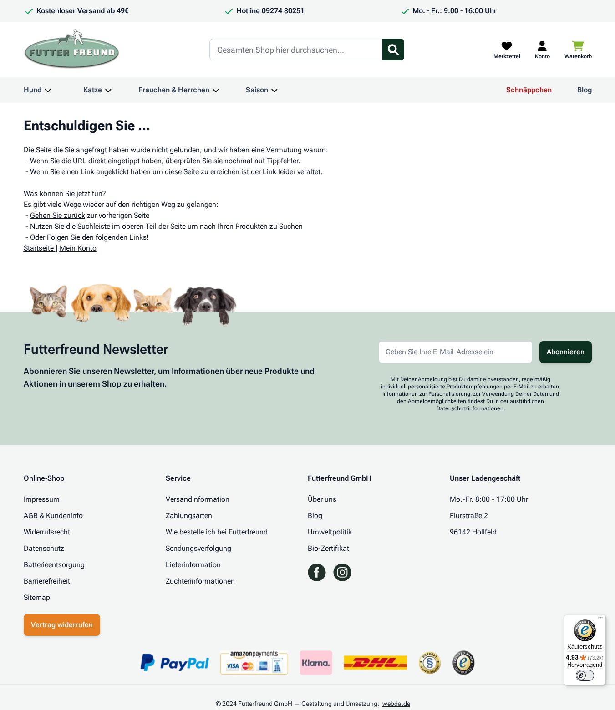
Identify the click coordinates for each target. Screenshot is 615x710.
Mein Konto (78, 248)
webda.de (396, 703)
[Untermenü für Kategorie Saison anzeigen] (274, 90)
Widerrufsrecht (47, 532)
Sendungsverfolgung (198, 548)
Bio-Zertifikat (328, 548)
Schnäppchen (529, 90)
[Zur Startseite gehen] (72, 49)
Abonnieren (566, 351)
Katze (92, 90)
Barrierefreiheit (47, 581)
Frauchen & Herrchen (173, 90)
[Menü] (600, 619)
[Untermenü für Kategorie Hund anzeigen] (47, 90)
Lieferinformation (193, 564)
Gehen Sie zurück (57, 215)
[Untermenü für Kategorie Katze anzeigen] (108, 90)
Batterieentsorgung (54, 564)
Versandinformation (197, 499)
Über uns (322, 499)
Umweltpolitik (330, 532)
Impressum (42, 499)
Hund (32, 90)
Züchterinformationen (200, 581)
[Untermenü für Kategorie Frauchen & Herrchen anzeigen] (215, 90)
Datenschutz (44, 548)
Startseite (39, 248)
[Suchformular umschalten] (393, 49)
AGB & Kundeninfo (53, 515)
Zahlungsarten (189, 515)
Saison (257, 90)
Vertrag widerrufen (62, 624)
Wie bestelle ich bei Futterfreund (217, 532)
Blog (584, 90)
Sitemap (37, 597)
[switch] (585, 675)
